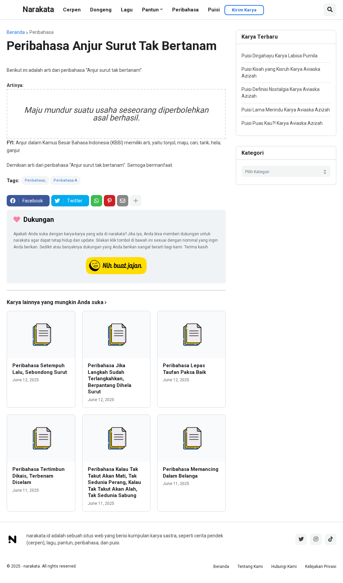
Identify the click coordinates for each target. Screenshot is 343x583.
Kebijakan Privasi (320, 566)
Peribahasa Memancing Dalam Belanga (190, 472)
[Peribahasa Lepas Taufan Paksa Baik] (191, 334)
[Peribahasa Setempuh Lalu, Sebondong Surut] (41, 334)
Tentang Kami (250, 566)
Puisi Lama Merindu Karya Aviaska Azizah (286, 109)
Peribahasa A (65, 180)
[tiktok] (330, 539)
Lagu (127, 10)
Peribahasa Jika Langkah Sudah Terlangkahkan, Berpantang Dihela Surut (109, 378)
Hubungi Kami (284, 566)
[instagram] (316, 539)
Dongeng (101, 10)
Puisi (214, 10)
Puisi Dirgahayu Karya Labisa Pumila (280, 55)
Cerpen (72, 10)
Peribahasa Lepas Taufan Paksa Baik (184, 368)
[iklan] (116, 290)
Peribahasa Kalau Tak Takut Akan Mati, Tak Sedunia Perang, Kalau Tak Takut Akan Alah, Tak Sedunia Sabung (114, 482)
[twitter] (301, 539)
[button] (330, 9)
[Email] (122, 200)
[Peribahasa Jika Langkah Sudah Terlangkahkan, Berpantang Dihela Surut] (116, 334)
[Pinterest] (109, 200)
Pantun (150, 10)
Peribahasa (185, 10)
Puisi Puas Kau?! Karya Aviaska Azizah (282, 123)
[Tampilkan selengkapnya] (135, 200)
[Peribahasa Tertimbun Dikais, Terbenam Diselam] (41, 438)
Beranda (16, 32)
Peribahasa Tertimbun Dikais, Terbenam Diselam (38, 475)
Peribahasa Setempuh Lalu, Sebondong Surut (39, 368)
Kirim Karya (244, 9)
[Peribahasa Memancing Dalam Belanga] (191, 438)
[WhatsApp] (96, 200)
